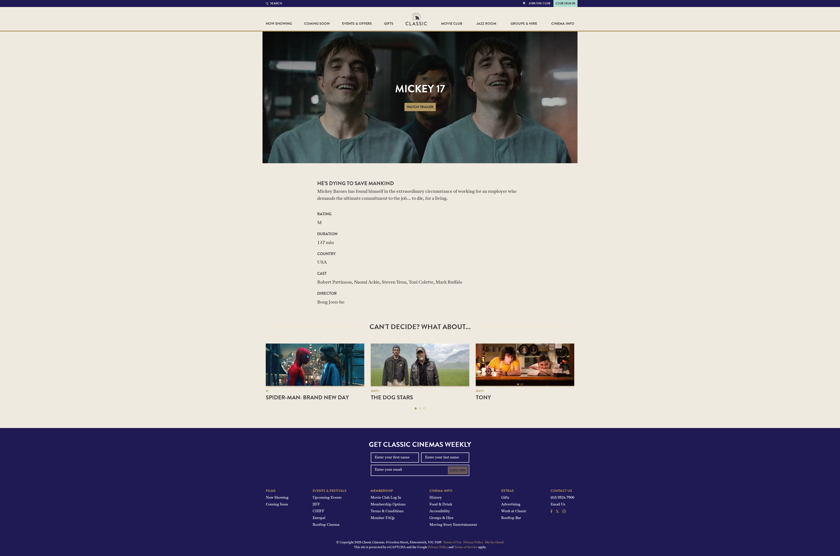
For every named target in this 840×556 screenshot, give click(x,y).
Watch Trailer (420, 107)
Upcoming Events (327, 498)
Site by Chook (494, 542)
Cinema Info (562, 23)
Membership (382, 490)
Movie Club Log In (386, 498)
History (435, 498)
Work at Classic (514, 511)
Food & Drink (440, 504)
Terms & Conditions (387, 511)
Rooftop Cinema (326, 525)
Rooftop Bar (511, 518)
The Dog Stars (392, 397)
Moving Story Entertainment (453, 525)
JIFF (316, 504)
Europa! (319, 518)
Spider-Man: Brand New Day (307, 397)
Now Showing (279, 23)
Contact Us (561, 490)
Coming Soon (317, 23)
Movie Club (451, 23)
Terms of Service (466, 547)
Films (271, 490)
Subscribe (458, 470)
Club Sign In (565, 3)
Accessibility (439, 511)
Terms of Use (452, 542)
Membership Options (388, 504)
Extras (507, 490)
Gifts (388, 23)
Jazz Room (486, 23)
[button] (416, 408)
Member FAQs (383, 518)
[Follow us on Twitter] (557, 512)
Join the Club (539, 3)
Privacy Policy (473, 542)
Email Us (558, 504)
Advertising (510, 504)
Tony (483, 397)
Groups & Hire (524, 23)
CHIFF (318, 511)
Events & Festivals (329, 490)
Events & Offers (357, 23)
